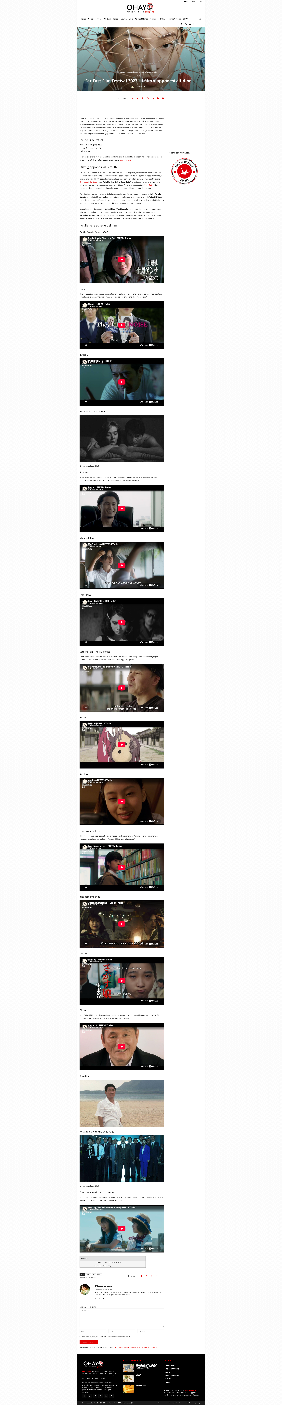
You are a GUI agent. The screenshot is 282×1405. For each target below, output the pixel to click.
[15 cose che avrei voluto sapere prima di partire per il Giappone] (128, 1368)
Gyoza (138, 1375)
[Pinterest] (190, 24)
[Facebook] (181, 24)
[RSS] (194, 24)
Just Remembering (90, 896)
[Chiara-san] (133, 86)
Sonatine (85, 1076)
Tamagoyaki (141, 1385)
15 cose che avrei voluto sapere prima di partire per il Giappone (146, 1366)
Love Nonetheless (89, 831)
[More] (162, 1276)
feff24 (99, 1274)
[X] (137, 98)
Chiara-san (141, 87)
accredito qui (125, 160)
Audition (84, 774)
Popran (84, 472)
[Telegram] (158, 98)
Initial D (84, 354)
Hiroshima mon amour (92, 411)
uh (85, 717)
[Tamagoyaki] (128, 1389)
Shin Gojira (148, 185)
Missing (84, 953)
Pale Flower (86, 594)
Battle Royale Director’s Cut (95, 232)
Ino (81, 717)
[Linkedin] (153, 98)
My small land (87, 538)
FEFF (94, 1274)
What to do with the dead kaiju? (97, 1131)
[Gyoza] (128, 1378)
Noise (83, 289)
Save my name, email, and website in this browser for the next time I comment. (106, 1337)
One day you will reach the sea (97, 1192)
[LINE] (163, 98)
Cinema (122, 72)
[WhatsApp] (148, 98)
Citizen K (84, 1010)
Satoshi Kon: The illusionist (95, 651)
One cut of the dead (88, 182)
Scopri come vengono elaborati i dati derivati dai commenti (135, 1347)
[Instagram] (185, 24)
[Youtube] (111, 1396)
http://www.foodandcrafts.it (103, 1289)
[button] (199, 19)
